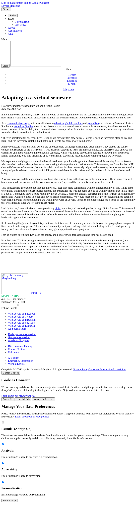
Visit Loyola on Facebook (21, 313)
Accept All (8, 399)
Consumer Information (101, 369)
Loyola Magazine (10, 5)
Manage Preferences (43, 399)
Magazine (68, 89)
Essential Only (23, 399)
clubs (57, 208)
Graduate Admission (19, 337)
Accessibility (119, 369)
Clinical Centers (16, 349)
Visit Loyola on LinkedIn (21, 325)
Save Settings (9, 500)
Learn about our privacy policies (18, 395)
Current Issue (22, 21)
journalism (93, 123)
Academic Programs (18, 340)
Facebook (72, 77)
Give (10, 33)
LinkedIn (72, 80)
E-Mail (72, 83)
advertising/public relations (68, 123)
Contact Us (35, 293)
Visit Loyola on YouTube (21, 322)
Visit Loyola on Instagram (21, 319)
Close (5, 66)
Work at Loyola (16, 363)
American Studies (23, 126)
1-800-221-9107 (28, 305)
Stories (6, 9)
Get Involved (15, 30)
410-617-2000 (8, 305)
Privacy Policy (81, 369)
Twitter (72, 74)
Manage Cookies (11, 373)
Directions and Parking (20, 346)
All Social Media (17, 328)
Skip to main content (12, 2)
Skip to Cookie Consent (36, 2)
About (11, 27)
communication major (18, 123)
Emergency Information (20, 360)
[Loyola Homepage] (14, 293)
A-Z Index (13, 357)
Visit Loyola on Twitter (20, 316)
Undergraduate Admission (22, 334)
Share (68, 69)
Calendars (13, 352)
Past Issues (20, 24)
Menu (4, 39)
